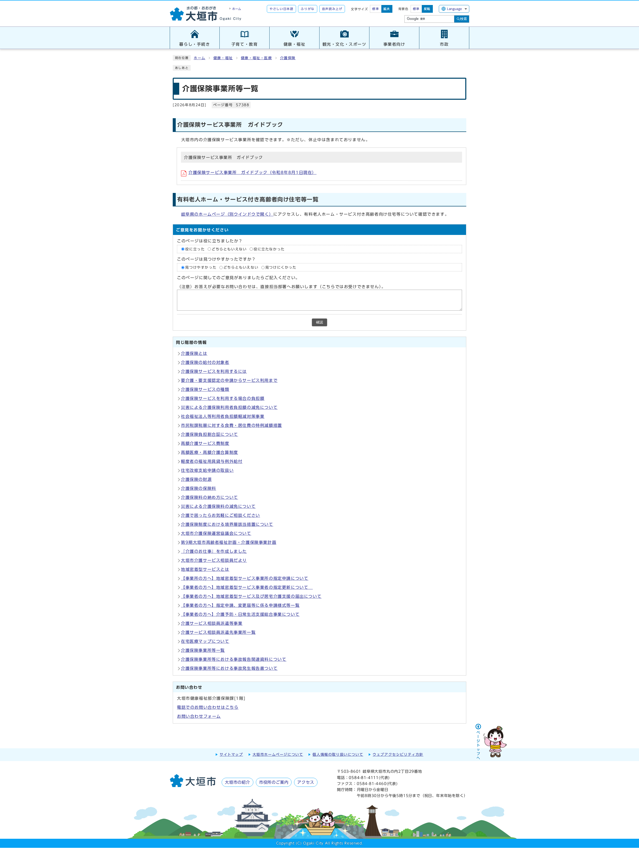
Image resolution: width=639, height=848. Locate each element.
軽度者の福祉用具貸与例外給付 (211, 461)
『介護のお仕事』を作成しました (214, 551)
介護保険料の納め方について (209, 497)
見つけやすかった (200, 267)
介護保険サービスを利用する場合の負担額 (222, 398)
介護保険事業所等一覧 (203, 650)
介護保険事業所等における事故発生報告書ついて (229, 668)
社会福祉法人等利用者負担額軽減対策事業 (222, 416)
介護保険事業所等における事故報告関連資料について (233, 659)
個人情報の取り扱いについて (338, 754)
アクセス (305, 782)
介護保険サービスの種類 (205, 389)
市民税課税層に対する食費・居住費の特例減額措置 (231, 425)
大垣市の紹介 (237, 782)
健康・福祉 (223, 58)
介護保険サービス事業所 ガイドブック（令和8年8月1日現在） (252, 172)
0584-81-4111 (364, 778)
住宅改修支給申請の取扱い (207, 470)
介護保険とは (194, 353)
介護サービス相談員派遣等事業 (211, 623)
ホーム (199, 58)
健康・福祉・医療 (256, 58)
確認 (319, 322)
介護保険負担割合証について (209, 434)
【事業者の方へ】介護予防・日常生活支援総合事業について (240, 614)
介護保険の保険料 (198, 488)
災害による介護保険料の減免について (218, 506)
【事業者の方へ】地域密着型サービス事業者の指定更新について (247, 587)
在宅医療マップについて (205, 641)
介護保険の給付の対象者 (205, 362)
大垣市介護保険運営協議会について (216, 533)
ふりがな (307, 8)
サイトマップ (231, 754)
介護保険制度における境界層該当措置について (227, 524)
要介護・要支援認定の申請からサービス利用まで (229, 380)
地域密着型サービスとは (205, 569)
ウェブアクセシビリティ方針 (398, 754)
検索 (463, 19)
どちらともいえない (229, 249)
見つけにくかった (281, 267)
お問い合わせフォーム (199, 716)
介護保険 (288, 58)
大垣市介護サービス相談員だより (214, 560)
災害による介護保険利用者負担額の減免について (229, 407)
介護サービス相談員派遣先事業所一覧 (218, 632)
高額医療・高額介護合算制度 (209, 452)
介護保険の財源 (196, 479)
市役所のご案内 (274, 782)
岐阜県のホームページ (227, 214)
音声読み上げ (332, 8)
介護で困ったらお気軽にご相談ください (220, 515)
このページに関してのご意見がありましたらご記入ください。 (238, 278)
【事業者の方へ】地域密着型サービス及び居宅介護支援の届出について (251, 596)
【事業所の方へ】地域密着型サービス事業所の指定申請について (244, 578)
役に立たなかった (269, 249)
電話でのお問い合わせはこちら (207, 707)
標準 (375, 8)
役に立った (195, 249)
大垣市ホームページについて (278, 754)
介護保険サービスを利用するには (214, 371)
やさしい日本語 (281, 8)
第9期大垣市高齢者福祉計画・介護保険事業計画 (228, 542)
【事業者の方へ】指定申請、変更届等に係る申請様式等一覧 (240, 605)
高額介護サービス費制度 (205, 443)
